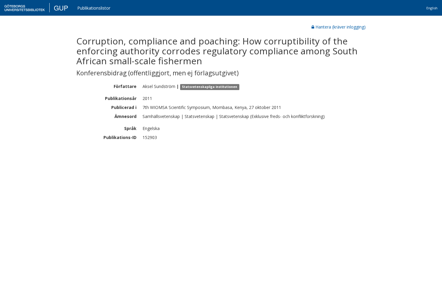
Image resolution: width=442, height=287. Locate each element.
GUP (61, 7)
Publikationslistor (93, 8)
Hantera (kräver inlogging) (340, 27)
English (431, 8)
